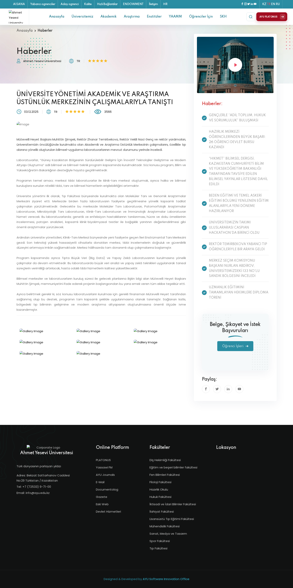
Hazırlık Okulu (158, 489)
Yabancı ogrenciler (42, 4)
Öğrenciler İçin (201, 16)
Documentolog (107, 489)
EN (273, 4)
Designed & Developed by (146, 579)
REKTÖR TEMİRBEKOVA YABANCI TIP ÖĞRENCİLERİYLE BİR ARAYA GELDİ (238, 246)
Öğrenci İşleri (233, 346)
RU (278, 4)
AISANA (19, 4)
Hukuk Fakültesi (160, 497)
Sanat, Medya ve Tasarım (168, 534)
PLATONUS (103, 460)
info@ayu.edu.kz (38, 493)
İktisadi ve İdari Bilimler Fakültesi (172, 504)
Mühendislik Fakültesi (164, 526)
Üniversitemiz (82, 16)
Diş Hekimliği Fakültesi (165, 460)
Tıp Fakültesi (158, 548)
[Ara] (250, 16)
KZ (264, 4)
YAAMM (175, 16)
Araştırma (132, 16)
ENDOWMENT (133, 4)
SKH (223, 16)
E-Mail (100, 482)
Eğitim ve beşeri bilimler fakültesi (173, 467)
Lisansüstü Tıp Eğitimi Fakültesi (171, 519)
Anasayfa (56, 16)
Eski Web (102, 504)
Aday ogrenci (70, 4)
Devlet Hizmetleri (108, 511)
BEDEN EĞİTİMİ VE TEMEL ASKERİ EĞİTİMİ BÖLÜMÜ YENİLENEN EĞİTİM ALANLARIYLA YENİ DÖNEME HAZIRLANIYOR (239, 203)
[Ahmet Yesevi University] (17, 17)
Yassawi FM (104, 467)
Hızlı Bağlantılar (107, 4)
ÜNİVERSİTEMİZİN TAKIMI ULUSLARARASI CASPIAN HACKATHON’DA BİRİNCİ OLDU (234, 228)
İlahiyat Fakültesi (161, 511)
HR (165, 4)
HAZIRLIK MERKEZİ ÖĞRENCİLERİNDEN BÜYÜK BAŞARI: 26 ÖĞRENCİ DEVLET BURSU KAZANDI (237, 139)
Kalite (88, 4)
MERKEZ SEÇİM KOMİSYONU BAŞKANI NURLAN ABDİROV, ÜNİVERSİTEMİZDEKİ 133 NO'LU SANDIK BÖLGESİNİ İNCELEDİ (234, 268)
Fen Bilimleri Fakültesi (164, 475)
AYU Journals (105, 475)
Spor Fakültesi (159, 541)
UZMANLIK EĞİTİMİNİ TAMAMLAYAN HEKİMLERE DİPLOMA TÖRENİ (238, 292)
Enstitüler (154, 16)
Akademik (108, 16)
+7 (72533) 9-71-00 (37, 487)
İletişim (153, 4)
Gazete (101, 497)
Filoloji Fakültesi (160, 482)
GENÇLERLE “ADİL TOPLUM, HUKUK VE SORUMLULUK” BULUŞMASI (237, 118)
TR (268, 4)
